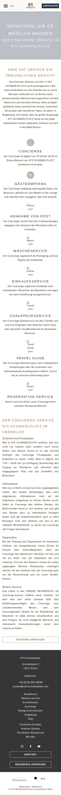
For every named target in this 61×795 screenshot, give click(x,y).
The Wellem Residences (30, 732)
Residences (30, 694)
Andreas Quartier (30, 728)
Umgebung (30, 715)
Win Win (30, 737)
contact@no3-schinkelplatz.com (30, 686)
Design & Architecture (30, 710)
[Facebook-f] (30, 746)
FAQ (30, 719)
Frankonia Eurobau (30, 724)
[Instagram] (22, 746)
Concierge (30, 706)
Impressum (37, 787)
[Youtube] (38, 746)
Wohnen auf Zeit (30, 698)
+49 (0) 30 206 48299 (30, 682)
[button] (5, 6)
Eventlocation (30, 702)
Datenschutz (24, 787)
